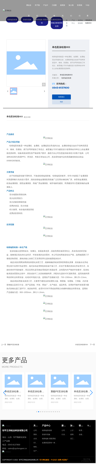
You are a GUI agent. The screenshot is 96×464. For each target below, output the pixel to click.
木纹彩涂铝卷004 (81, 344)
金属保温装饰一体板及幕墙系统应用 (57, 23)
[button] (36, 411)
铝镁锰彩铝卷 (80, 21)
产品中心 (73, 21)
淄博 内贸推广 (63, 460)
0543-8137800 (60, 87)
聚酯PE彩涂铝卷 (13, 344)
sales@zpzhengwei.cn (17, 448)
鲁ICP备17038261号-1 (87, 460)
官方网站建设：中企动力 (48, 460)
